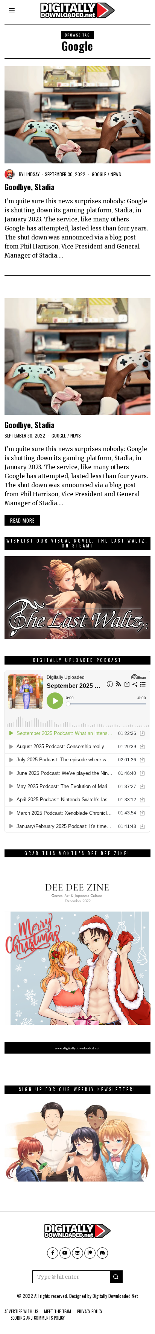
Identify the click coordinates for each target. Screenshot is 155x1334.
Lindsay (32, 174)
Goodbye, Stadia (30, 186)
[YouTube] (65, 1253)
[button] (116, 1276)
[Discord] (102, 1253)
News (116, 174)
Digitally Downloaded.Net (115, 1296)
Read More (22, 520)
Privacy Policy (89, 1311)
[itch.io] (77, 1253)
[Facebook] (52, 1253)
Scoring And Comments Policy (38, 1318)
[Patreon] (90, 1253)
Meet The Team (57, 1311)
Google (99, 174)
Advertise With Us (21, 1311)
